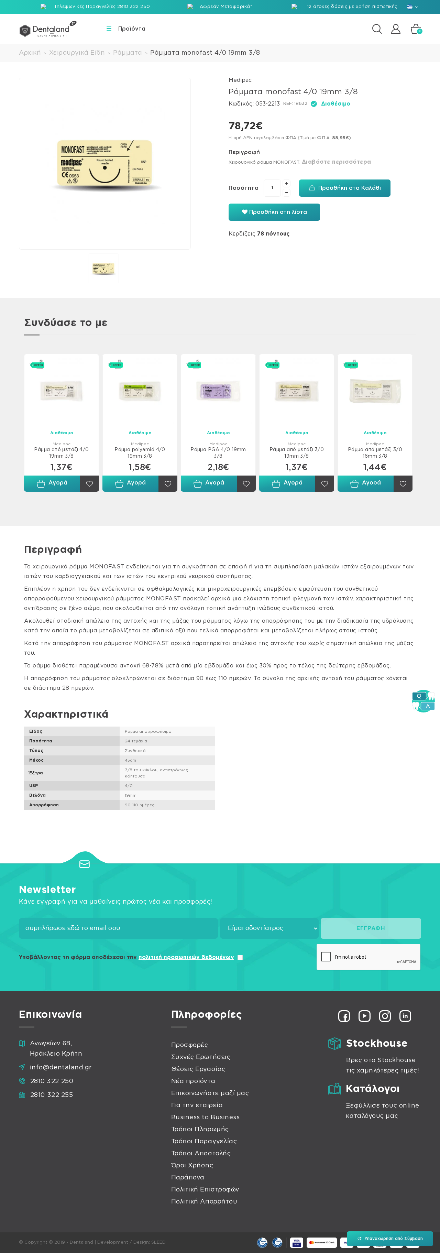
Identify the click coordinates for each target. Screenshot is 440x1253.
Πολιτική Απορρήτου (204, 1202)
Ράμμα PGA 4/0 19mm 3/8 (218, 453)
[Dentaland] (48, 29)
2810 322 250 (51, 1081)
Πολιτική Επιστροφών (205, 1190)
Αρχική (30, 53)
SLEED (158, 1242)
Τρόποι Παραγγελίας (204, 1141)
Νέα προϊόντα (193, 1081)
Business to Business (205, 1117)
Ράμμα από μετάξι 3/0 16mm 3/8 (375, 453)
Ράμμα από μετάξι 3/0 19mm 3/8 (297, 453)
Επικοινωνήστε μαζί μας (210, 1093)
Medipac (240, 80)
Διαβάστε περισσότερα (336, 162)
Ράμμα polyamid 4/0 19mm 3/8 (139, 453)
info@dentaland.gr (61, 1068)
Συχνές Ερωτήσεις (201, 1057)
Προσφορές (189, 1045)
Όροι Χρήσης (192, 1166)
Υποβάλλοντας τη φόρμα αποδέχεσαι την (126, 957)
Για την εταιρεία (197, 1105)
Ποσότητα (243, 188)
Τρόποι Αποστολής (201, 1154)
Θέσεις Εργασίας (198, 1069)
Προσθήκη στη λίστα (277, 212)
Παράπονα (188, 1178)
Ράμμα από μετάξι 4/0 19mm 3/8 (61, 453)
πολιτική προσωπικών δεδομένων (186, 957)
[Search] (377, 29)
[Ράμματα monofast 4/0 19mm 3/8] (104, 163)
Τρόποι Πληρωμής (200, 1129)
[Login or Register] (395, 28)
